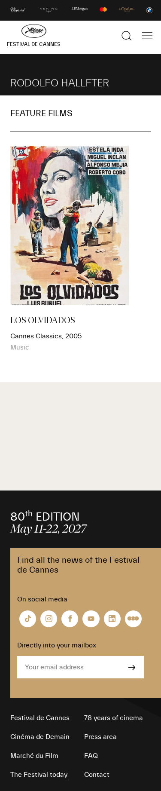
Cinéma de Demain (40, 737)
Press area (100, 737)
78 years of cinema (113, 718)
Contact (96, 775)
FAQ (91, 756)
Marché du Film (34, 756)
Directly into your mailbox (56, 645)
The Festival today (38, 775)
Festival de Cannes (40, 718)
